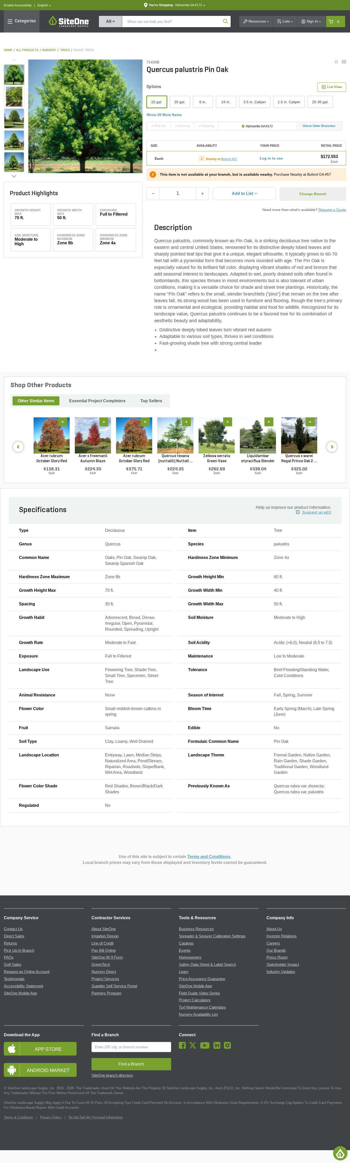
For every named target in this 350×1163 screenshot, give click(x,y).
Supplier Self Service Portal (114, 986)
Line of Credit (102, 943)
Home (8, 50)
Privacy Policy (50, 1117)
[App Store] (44, 1048)
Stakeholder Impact (282, 965)
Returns (10, 943)
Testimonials (14, 979)
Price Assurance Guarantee (202, 979)
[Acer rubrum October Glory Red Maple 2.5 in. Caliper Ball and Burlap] (134, 435)
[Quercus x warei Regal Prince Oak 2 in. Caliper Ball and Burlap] (299, 435)
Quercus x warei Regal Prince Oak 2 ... (299, 458)
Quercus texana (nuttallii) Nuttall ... (175, 458)
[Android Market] (44, 1070)
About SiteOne (103, 929)
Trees (65, 50)
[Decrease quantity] (153, 193)
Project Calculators (195, 1000)
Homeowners (190, 957)
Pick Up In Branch (19, 950)
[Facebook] (183, 1047)
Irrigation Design (105, 936)
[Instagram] (228, 1047)
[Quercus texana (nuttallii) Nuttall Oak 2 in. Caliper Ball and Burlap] (175, 435)
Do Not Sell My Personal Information (95, 1117)
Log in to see (271, 158)
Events (185, 950)
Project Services (105, 979)
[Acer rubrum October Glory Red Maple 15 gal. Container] (52, 435)
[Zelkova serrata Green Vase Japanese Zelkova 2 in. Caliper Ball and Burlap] (217, 435)
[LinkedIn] (218, 1047)
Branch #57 (229, 159)
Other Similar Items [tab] (36, 401)
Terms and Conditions (208, 856)
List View (334, 87)
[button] (44, 5)
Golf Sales (12, 965)
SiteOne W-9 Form (107, 957)
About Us (274, 929)
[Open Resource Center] (340, 1153)
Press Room (277, 957)
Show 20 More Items (164, 115)
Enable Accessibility (18, 5)
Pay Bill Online (103, 950)
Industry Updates (280, 972)
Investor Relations (281, 936)
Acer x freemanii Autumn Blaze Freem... (93, 459)
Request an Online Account (26, 972)
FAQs (9, 957)
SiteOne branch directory (112, 1075)
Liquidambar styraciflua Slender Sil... (258, 459)
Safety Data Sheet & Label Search (207, 965)
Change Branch (312, 194)
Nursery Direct (103, 972)
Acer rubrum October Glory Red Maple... (51, 459)
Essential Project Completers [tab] (97, 401)
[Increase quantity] (202, 193)
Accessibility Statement (23, 986)
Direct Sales (14, 936)
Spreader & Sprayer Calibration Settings (212, 936)
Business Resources (196, 929)
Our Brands (276, 950)
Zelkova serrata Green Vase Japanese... (216, 459)
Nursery (49, 50)
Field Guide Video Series (199, 993)
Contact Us (13, 929)
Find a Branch (105, 1035)
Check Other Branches (319, 126)
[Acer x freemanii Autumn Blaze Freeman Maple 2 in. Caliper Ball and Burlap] (93, 435)
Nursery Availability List (198, 1014)
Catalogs (186, 943)
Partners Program (106, 993)
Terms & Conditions (18, 1117)
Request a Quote (332, 210)
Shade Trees (84, 50)
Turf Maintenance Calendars (202, 1007)
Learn (183, 972)
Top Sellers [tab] (151, 401)
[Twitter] (194, 1047)
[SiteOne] (69, 26)
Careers (273, 943)
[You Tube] (206, 1047)
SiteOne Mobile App (20, 993)
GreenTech (100, 965)
